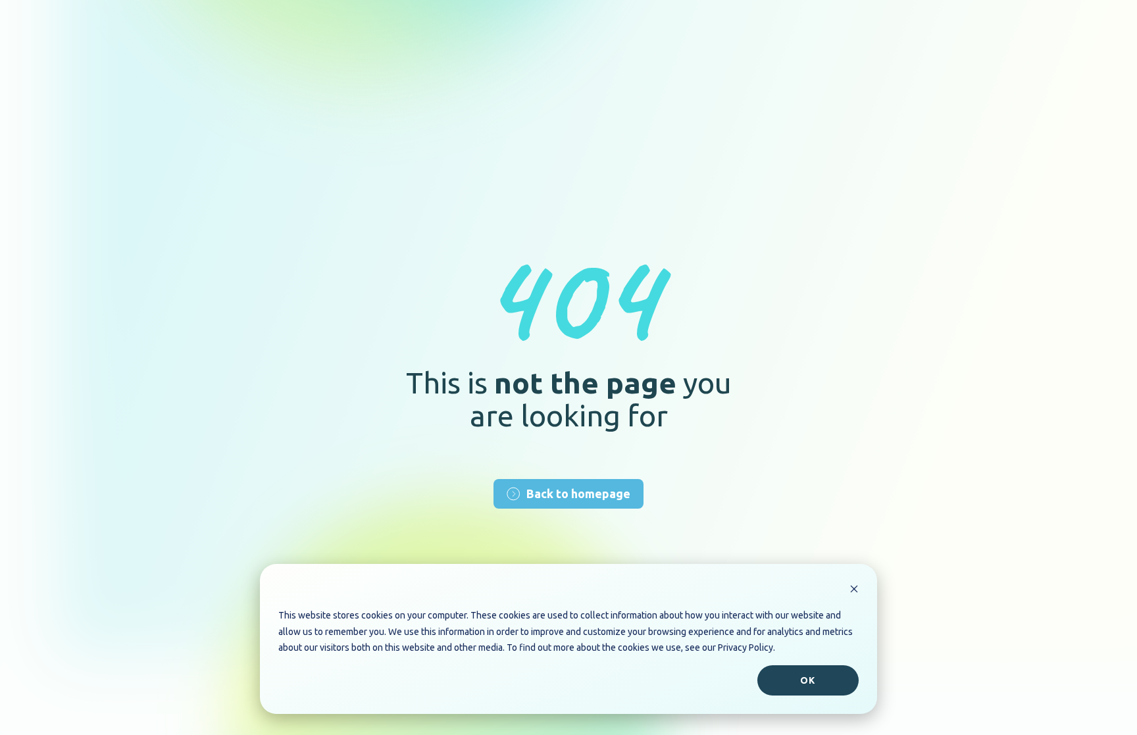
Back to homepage (578, 493)
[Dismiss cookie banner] (854, 590)
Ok (807, 680)
